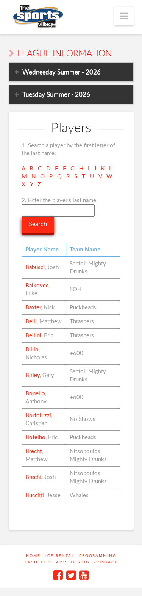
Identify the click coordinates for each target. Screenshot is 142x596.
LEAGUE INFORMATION (64, 54)
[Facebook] (58, 575)
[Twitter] (71, 575)
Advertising (72, 562)
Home (33, 556)
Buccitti (34, 495)
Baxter (33, 307)
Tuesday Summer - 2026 (56, 94)
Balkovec (36, 286)
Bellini (33, 336)
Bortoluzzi (38, 415)
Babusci (35, 267)
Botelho (35, 437)
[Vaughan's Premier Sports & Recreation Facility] (37, 16)
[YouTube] (84, 575)
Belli (31, 322)
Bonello (35, 393)
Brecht (33, 451)
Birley (32, 375)
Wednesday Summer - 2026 (61, 72)
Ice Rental (59, 556)
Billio (32, 350)
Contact (106, 562)
